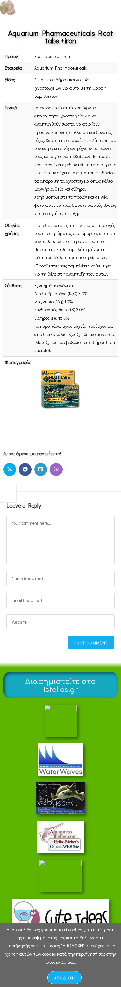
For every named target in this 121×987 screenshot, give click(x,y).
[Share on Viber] (56, 469)
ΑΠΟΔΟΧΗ (64, 977)
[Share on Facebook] (25, 469)
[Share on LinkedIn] (40, 469)
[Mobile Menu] (101, 8)
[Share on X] (9, 469)
